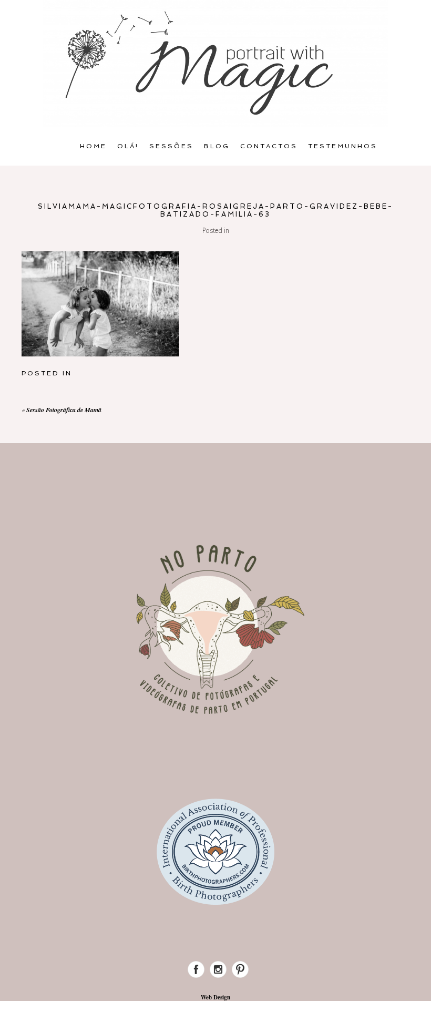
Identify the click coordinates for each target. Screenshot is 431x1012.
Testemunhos (342, 146)
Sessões (171, 146)
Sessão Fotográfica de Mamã (63, 409)
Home (93, 146)
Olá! (128, 146)
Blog (217, 146)
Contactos (268, 146)
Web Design (215, 997)
